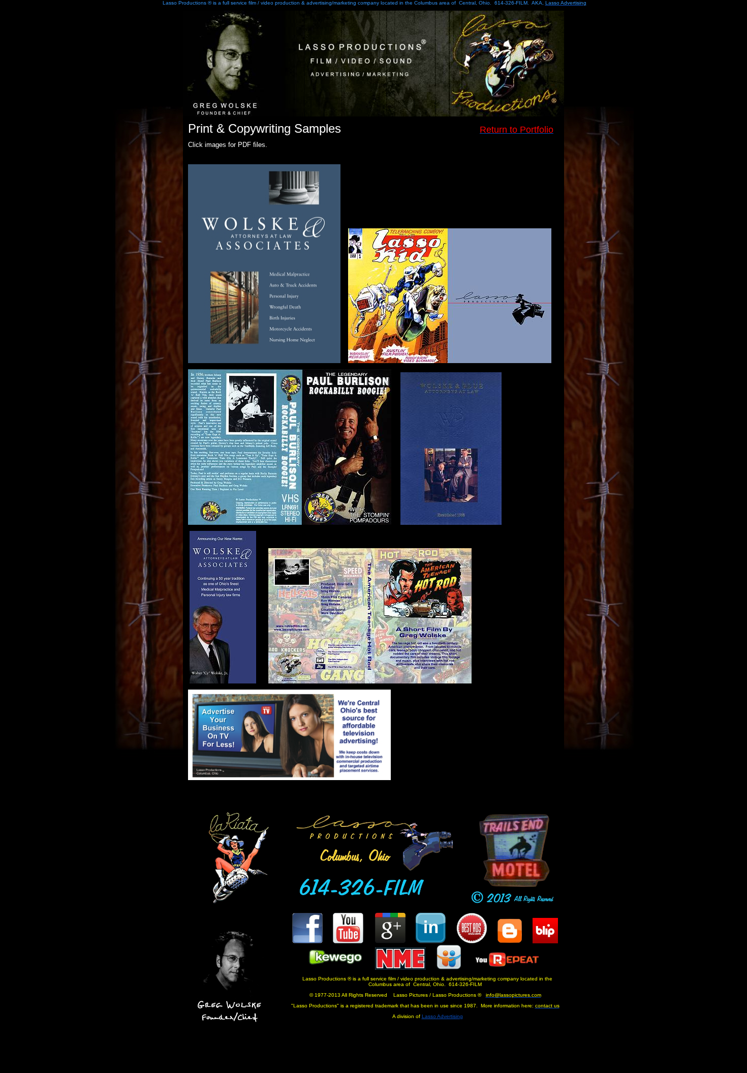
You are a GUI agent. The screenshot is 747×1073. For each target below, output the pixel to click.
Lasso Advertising (442, 1016)
